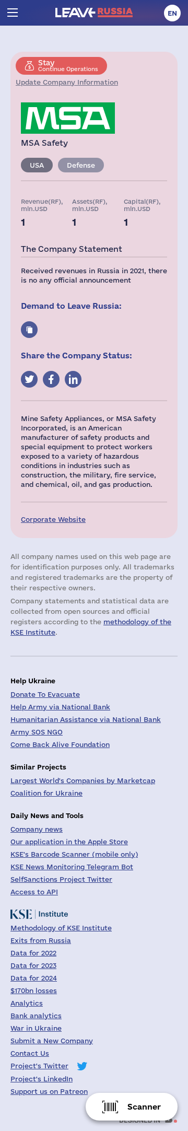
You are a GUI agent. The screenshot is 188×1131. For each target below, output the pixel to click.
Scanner (144, 1106)
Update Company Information (67, 82)
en (172, 13)
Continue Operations (68, 65)
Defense (81, 165)
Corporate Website (53, 519)
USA (37, 165)
